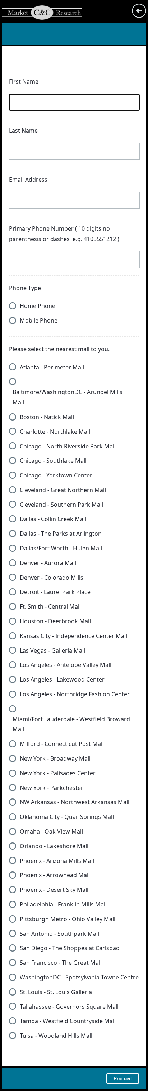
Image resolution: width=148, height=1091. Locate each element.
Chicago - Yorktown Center (56, 475)
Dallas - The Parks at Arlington (61, 533)
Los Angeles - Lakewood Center (62, 679)
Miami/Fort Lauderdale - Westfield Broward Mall (71, 724)
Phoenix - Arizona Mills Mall (57, 861)
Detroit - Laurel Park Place (55, 592)
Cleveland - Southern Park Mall (61, 504)
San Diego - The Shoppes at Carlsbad (70, 948)
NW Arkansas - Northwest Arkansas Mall (74, 802)
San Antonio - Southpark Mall (59, 934)
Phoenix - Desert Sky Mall (54, 890)
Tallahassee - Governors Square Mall (69, 1007)
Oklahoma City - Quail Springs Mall (67, 817)
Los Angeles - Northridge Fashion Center (75, 694)
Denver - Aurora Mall (48, 563)
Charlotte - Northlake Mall (55, 432)
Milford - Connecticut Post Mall (62, 744)
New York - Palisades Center (58, 773)
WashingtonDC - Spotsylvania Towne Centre (79, 977)
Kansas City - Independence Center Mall (73, 636)
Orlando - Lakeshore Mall (54, 846)
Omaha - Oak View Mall (51, 831)
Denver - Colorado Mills (51, 577)
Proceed (123, 1078)
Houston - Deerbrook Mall (55, 621)
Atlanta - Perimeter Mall (52, 367)
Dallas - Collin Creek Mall (53, 519)
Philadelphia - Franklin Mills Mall (63, 904)
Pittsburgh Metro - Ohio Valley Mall (67, 919)
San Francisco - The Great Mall (61, 963)
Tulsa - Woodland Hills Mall (56, 1036)
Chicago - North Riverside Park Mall (68, 446)
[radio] (12, 305)
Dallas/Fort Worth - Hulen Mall (61, 548)
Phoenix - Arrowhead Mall (55, 875)
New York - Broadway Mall (55, 758)
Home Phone (37, 306)
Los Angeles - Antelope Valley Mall (65, 665)
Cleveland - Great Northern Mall (63, 490)
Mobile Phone (38, 320)
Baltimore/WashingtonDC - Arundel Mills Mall (67, 397)
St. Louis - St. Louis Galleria (56, 992)
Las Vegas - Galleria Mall (52, 650)
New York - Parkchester (51, 788)
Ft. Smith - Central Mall (50, 606)
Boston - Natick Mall (47, 417)
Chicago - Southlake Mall (53, 461)
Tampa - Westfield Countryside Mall (68, 1021)
